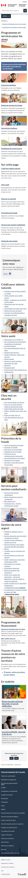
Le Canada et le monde (8, 831)
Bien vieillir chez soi (8, 639)
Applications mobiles (7, 863)
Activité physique (10, 346)
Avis (2, 871)
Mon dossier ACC (9, 501)
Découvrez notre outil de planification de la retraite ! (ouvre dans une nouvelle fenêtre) (14, 66)
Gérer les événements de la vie (10, 853)
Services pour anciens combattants (13, 225)
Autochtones (5, 842)
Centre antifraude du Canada (13, 445)
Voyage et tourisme (7, 795)
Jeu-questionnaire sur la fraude (14, 458)
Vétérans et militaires (7, 846)
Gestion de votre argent (9, 241)
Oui (11, 758)
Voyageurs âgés (9, 368)
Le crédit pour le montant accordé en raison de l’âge (15, 592)
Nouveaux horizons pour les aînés (13, 629)
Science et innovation (7, 838)
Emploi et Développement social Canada (14, 24)
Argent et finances (6, 835)
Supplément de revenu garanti (11, 148)
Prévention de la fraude (9, 213)
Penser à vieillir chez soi (12, 415)
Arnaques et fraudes (11, 447)
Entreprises (4, 798)
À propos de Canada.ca (8, 867)
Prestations (4, 802)
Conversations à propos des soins (15, 309)
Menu (7, 16)
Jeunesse (3, 849)
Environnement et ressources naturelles (13, 813)
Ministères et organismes (8, 780)
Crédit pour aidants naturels (10, 168)
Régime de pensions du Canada (11, 105)
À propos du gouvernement (9, 783)
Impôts (3, 809)
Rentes (6, 549)
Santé (3, 806)
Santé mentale (9, 359)
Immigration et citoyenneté (9, 791)
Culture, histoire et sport (8, 820)
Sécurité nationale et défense (9, 817)
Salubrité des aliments (11, 353)
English (25, 1)
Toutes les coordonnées (8, 776)
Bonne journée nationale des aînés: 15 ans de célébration (12, 703)
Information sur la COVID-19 (13, 340)
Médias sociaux (5, 860)
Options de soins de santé (13, 311)
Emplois (3, 787)
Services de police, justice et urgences (12, 824)
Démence (7, 365)
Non (16, 758)
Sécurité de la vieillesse (9, 128)
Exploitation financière (11, 568)
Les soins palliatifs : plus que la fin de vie (13, 733)
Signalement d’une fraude (12, 452)
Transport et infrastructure (9, 827)
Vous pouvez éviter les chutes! (14, 402)
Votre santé (5, 185)
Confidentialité (5, 874)
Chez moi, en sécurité (8, 199)
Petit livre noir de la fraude (13, 450)
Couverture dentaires (8, 85)
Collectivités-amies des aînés (13, 409)
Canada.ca (4, 21)
